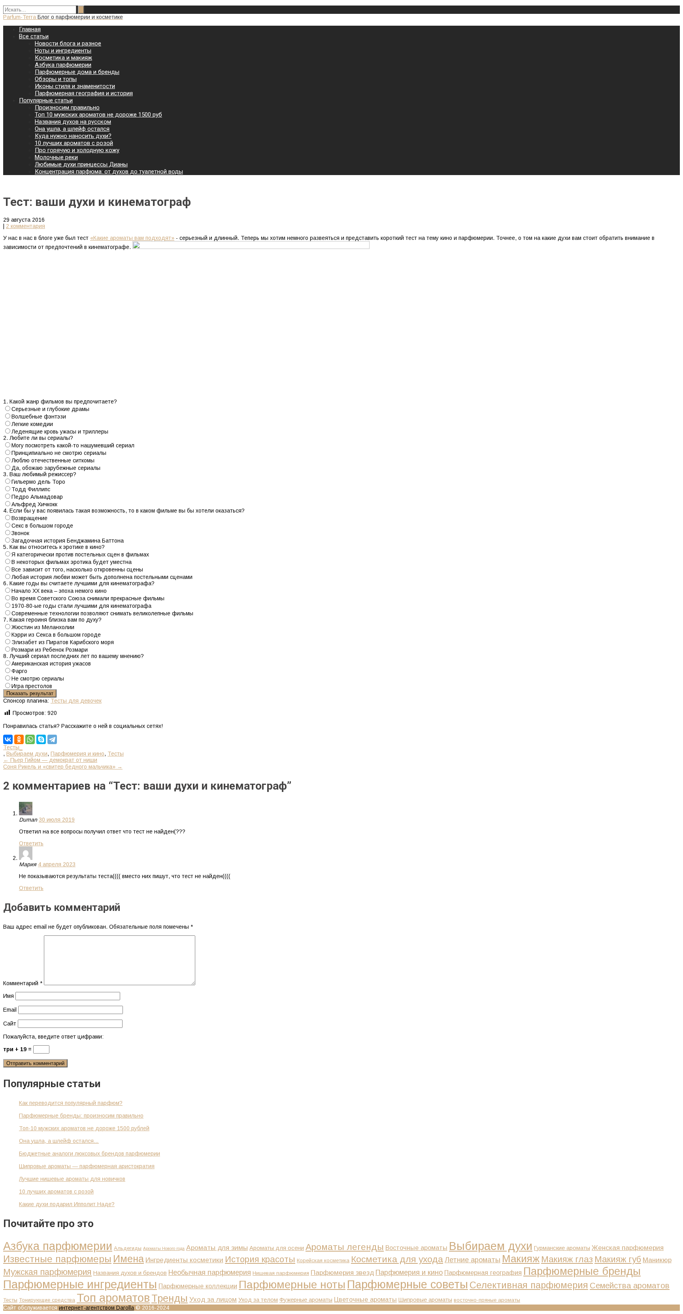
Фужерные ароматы (305, 1300)
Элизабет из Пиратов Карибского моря (62, 642)
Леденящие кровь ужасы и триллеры (59, 431)
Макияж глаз (567, 1259)
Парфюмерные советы (407, 1284)
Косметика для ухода (397, 1259)
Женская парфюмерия (628, 1248)
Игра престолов (31, 686)
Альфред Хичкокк (34, 504)
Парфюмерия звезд (342, 1272)
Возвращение (29, 518)
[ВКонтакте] (8, 739)
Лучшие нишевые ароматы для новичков (72, 1179)
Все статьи (34, 36)
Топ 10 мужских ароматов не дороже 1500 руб (98, 114)
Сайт (9, 1023)
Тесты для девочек (76, 701)
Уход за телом (258, 1300)
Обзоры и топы (56, 79)
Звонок (20, 533)
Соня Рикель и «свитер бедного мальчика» (63, 767)
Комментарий (22, 983)
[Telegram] (52, 739)
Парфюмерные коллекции (197, 1285)
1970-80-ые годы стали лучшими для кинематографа (81, 606)
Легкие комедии (32, 424)
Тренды (169, 1298)
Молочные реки (56, 157)
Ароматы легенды (345, 1247)
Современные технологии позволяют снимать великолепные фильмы (102, 613)
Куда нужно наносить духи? (73, 136)
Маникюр (657, 1260)
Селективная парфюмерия (529, 1285)
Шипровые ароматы (425, 1300)
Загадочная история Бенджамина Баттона (67, 540)
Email (10, 1010)
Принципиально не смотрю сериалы (58, 453)
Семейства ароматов (630, 1285)
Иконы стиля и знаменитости (75, 86)
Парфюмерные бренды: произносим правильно (81, 1115)
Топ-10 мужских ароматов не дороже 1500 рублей (84, 1128)
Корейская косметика (323, 1260)
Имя (8, 996)
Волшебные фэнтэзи (38, 416)
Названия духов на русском (73, 121)
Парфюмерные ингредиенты (80, 1284)
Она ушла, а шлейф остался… (59, 1141)
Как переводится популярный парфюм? (71, 1103)
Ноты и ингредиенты (63, 50)
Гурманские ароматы (562, 1248)
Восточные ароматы (416, 1247)
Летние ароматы (472, 1260)
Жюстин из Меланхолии (42, 627)
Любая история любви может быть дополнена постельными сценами (101, 577)
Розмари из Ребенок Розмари (49, 650)
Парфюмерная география (483, 1272)
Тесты (116, 753)
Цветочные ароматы (365, 1299)
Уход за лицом (213, 1299)
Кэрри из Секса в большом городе (56, 635)
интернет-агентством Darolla (96, 1308)
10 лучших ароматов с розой (74, 143)
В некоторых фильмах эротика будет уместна (71, 562)
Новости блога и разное (68, 43)
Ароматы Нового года (164, 1248)
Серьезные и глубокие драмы (50, 409)
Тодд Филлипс (30, 489)
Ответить (31, 843)
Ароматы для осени (276, 1248)
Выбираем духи (26, 753)
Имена (128, 1258)
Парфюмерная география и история (84, 93)
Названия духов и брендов (130, 1273)
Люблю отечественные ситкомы (52, 460)
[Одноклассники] (19, 739)
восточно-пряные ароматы (487, 1300)
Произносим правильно (67, 107)
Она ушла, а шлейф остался (72, 128)
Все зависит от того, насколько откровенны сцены (77, 569)
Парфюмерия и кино (77, 753)
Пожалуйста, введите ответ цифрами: (53, 1036)
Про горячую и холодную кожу (77, 150)
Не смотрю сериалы (37, 678)
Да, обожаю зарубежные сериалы (55, 468)
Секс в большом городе (42, 525)
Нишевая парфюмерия (281, 1273)
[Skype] (41, 739)
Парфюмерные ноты (292, 1284)
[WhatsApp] (30, 739)
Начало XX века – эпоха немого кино (59, 591)
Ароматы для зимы (217, 1248)
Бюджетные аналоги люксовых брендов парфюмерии (89, 1153)
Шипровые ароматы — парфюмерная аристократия (87, 1166)
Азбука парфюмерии (63, 64)
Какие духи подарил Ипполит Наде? (67, 1204)
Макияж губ (617, 1259)
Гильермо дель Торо (38, 482)
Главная (30, 29)
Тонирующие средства (47, 1300)
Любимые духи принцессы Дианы (81, 164)
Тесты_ (13, 747)
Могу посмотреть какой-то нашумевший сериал (72, 445)
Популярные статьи (46, 100)
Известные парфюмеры (57, 1259)
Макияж (521, 1259)
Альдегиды (128, 1248)
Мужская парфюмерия (47, 1272)
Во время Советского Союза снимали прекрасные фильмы (87, 598)
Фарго (19, 671)
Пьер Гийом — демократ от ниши (50, 760)
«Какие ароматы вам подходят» (132, 238)
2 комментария (25, 226)
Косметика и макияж (63, 57)
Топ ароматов (113, 1297)
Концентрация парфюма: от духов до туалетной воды (109, 171)
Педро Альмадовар (37, 497)
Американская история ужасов (51, 663)
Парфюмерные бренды (582, 1271)
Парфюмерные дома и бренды (77, 71)
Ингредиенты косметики (184, 1260)
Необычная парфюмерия (209, 1272)
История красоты (260, 1259)
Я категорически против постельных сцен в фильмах (80, 554)
